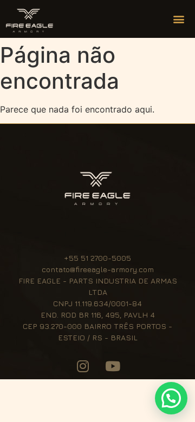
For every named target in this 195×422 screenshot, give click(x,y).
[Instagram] (82, 365)
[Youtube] (112, 365)
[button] (179, 19)
